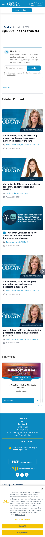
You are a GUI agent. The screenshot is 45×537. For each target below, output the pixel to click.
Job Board (22, 424)
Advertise (22, 418)
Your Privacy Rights (22, 435)
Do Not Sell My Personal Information (22, 432)
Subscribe (32, 68)
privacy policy (11, 75)
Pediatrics (6, 88)
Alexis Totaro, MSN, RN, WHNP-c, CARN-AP (22, 145)
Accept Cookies (22, 533)
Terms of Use (22, 427)
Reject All (22, 526)
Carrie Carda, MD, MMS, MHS (17, 193)
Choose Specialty (20, 10)
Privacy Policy (22, 429)
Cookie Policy (20, 515)
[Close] (42, 488)
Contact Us (22, 421)
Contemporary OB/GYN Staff (17, 242)
